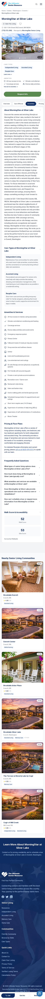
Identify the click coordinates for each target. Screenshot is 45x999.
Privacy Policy (7, 964)
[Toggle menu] (41, 4)
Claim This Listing (10, 24)
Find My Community (9, 934)
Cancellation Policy (9, 975)
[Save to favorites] (20, 24)
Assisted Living (7, 915)
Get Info (22, 995)
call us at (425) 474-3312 (24, 450)
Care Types (6, 942)
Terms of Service (8, 968)
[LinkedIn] (11, 897)
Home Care (6, 923)
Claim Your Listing (8, 960)
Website (37, 995)
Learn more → (8, 74)
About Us (5, 953)
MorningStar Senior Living (31, 30)
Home (4, 11)
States (9, 11)
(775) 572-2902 (7, 30)
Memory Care (7, 919)
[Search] (36, 4)
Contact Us (6, 957)
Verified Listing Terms (10, 971)
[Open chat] (39, 994)
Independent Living (9, 912)
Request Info (22, 94)
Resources (6, 908)
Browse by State (8, 938)
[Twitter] (7, 897)
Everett (24, 11)
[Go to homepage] (12, 4)
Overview (6, 104)
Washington (17, 11)
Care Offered (18, 104)
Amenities (30, 104)
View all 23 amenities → (11, 86)
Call (9, 995)
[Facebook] (3, 897)
